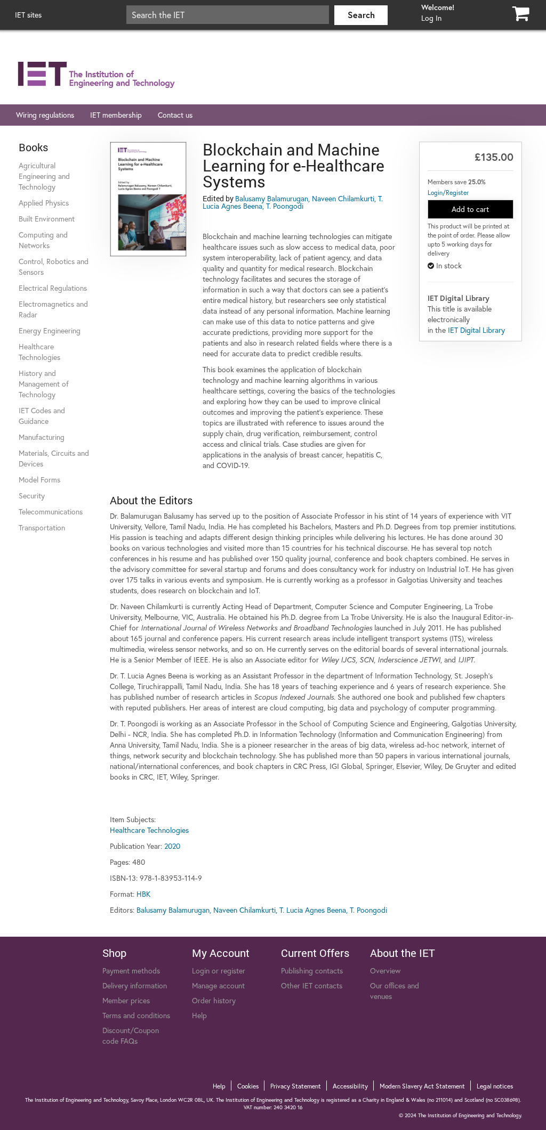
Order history (214, 1000)
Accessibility (350, 1086)
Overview (385, 970)
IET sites (28, 15)
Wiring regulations (45, 115)
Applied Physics (44, 203)
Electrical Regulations (53, 288)
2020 (172, 846)
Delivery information (134, 985)
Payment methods (131, 970)
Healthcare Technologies (39, 351)
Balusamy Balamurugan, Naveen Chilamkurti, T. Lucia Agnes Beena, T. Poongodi (293, 202)
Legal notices (495, 1086)
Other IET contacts (311, 985)
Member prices (126, 1000)
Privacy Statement (295, 1086)
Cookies (248, 1086)
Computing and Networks (43, 240)
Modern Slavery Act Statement (422, 1086)
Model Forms (39, 479)
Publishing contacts (312, 970)
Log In (431, 18)
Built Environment (47, 219)
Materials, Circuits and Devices (54, 458)
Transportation (42, 527)
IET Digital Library (476, 330)
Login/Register (448, 192)
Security (32, 495)
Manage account (218, 985)
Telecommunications (51, 511)
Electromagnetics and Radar (53, 309)
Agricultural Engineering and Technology (44, 176)
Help (199, 1015)
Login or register (218, 970)
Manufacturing (42, 437)
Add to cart (470, 209)
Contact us (175, 115)
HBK (143, 894)
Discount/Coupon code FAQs (130, 1035)
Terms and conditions (136, 1015)
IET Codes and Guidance (42, 415)
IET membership (116, 115)
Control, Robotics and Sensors (54, 266)
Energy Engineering (50, 330)
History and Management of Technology (44, 383)
